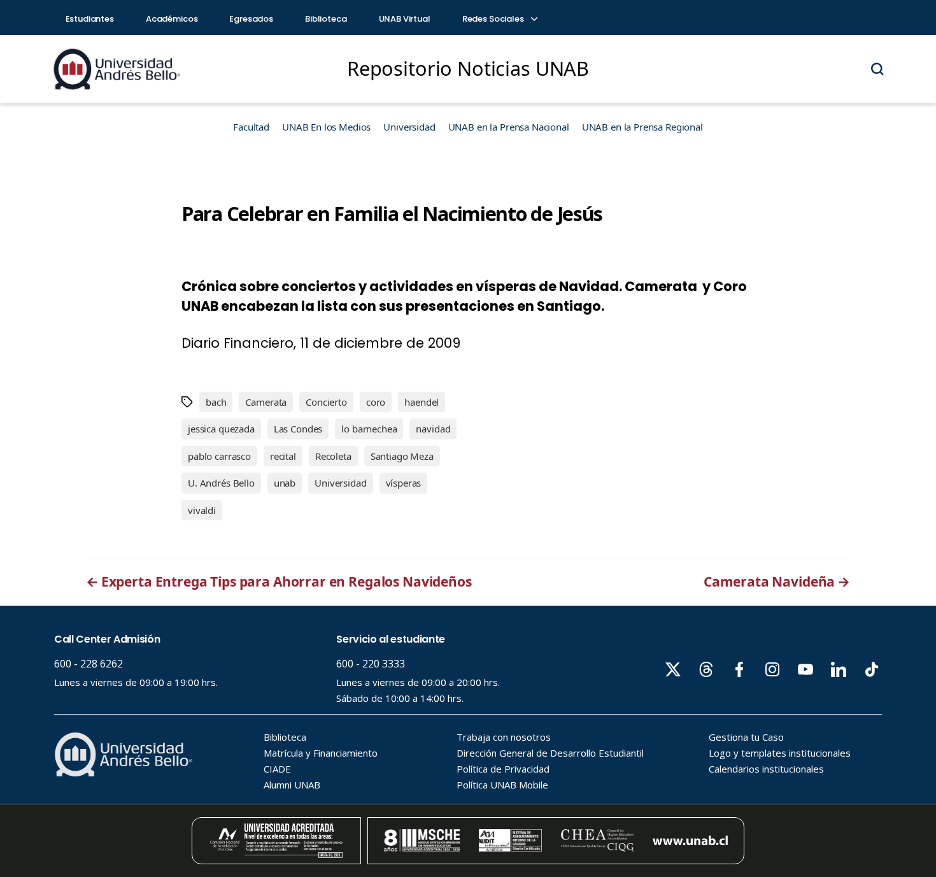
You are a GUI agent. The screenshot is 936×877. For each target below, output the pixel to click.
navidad (433, 428)
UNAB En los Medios (326, 126)
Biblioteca (326, 19)
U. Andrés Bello (221, 482)
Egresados (251, 19)
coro (375, 402)
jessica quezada (221, 428)
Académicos (172, 19)
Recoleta (333, 456)
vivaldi (202, 510)
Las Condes (298, 428)
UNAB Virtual (404, 19)
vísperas (404, 482)
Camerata (266, 402)
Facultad (251, 126)
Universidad (409, 126)
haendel (421, 402)
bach (216, 402)
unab (284, 482)
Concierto (326, 402)
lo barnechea (369, 428)
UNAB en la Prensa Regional (642, 126)
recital (283, 456)
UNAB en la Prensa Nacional (508, 126)
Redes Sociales (494, 19)
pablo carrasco (219, 456)
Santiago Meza (402, 456)
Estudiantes (90, 19)
